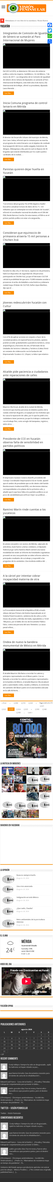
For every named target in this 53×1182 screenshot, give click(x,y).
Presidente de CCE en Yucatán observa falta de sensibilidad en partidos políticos (23, 442)
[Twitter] (49, 30)
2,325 (26, 709)
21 (34, 1045)
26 (19, 1048)
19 (19, 1045)
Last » (30, 713)
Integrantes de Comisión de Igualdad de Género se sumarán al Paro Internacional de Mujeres (26, 37)
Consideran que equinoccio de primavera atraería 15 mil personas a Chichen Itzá (26, 236)
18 (12, 1045)
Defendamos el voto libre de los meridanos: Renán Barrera (26, 21)
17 (4, 1045)
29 (41, 1048)
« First (4, 703)
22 (41, 1045)
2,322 (4, 709)
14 (34, 1042)
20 (26, 1045)
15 (41, 1042)
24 (4, 1048)
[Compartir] (49, 41)
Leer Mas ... (8, 93)
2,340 (44, 709)
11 (12, 1042)
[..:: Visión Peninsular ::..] (26, 7)
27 (26, 1048)
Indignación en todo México (28, 897)
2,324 (18, 709)
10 (4, 1042)
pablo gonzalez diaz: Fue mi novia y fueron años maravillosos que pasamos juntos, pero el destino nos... (28, 1090)
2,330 (37, 709)
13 (26, 1042)
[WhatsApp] (49, 36)
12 (19, 1042)
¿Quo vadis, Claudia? (25, 908)
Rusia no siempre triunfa (26, 875)
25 (12, 1048)
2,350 (18, 713)
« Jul (2, 1054)
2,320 (30, 703)
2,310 (23, 703)
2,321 (42, 706)
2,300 (16, 703)
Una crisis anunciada (24, 886)
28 (34, 1048)
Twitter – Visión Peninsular (14, 1108)
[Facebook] (49, 25)
